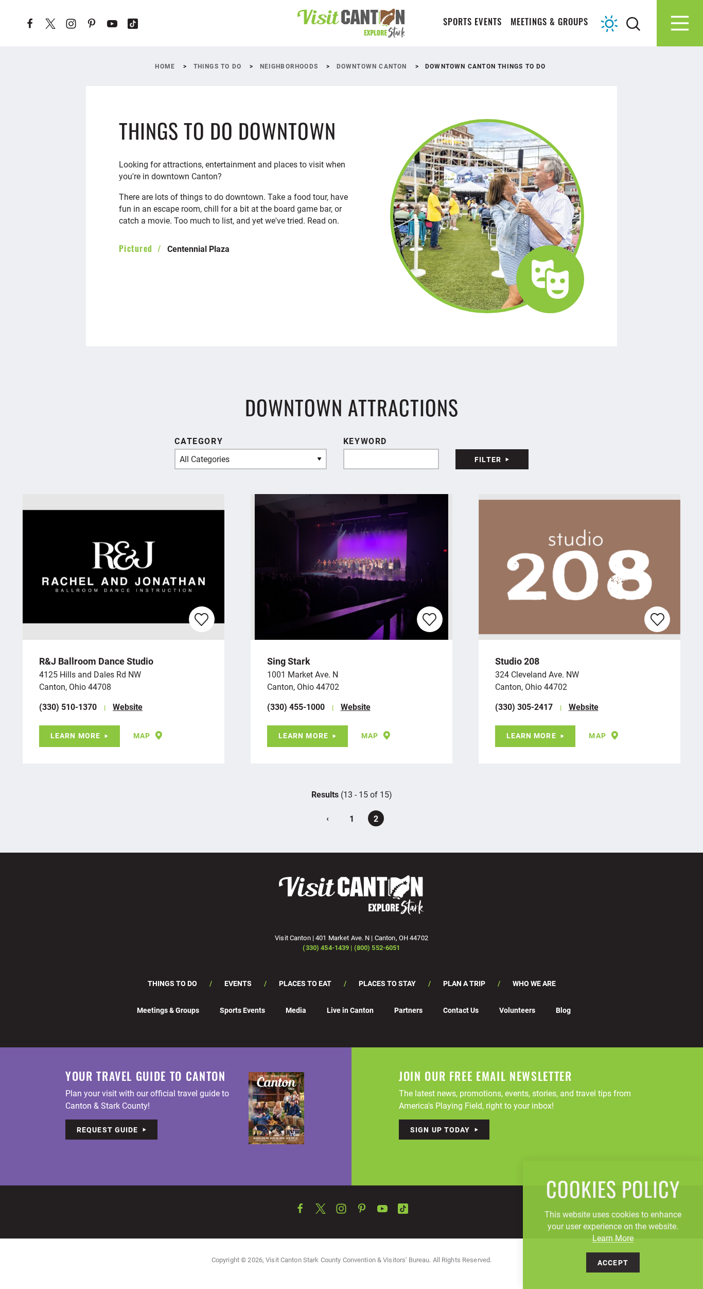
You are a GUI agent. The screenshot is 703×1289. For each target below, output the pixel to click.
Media (296, 1010)
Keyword (365, 440)
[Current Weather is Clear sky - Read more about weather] (609, 23)
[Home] (351, 23)
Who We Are (534, 983)
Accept (612, 1262)
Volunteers (517, 1010)
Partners (408, 1010)
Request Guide (107, 1129)
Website (128, 706)
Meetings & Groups (549, 23)
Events (238, 983)
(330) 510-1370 (68, 706)
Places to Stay (387, 983)
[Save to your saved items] (201, 619)
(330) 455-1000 (296, 706)
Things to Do (172, 983)
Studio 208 (517, 661)
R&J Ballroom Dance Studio (96, 661)
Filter (487, 459)
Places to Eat (305, 983)
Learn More (75, 735)
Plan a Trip (464, 983)
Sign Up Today (440, 1129)
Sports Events (472, 23)
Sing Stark (288, 661)
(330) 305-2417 (524, 706)
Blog (563, 1010)
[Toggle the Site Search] (633, 22)
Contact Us (461, 1010)
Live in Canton (350, 1010)
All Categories (205, 458)
